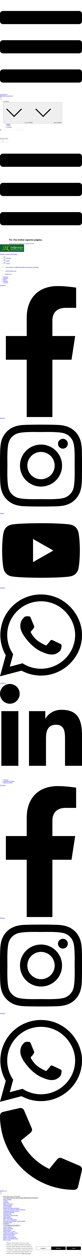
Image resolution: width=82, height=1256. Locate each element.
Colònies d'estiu (7, 1230)
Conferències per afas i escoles (11, 1211)
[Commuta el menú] (1, 1193)
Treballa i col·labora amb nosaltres (8, 254)
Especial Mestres (7, 1206)
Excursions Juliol (7, 1222)
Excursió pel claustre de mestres (11, 1208)
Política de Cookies (26, 1253)
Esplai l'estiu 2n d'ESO (9, 1234)
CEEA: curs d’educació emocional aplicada (14, 1209)
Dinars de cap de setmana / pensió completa (14, 1221)
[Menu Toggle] (1, 98)
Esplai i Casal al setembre (9, 1237)
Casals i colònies (7, 1227)
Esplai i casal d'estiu (8, 1228)
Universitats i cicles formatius (10, 1215)
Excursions (6, 1202)
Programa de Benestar (8, 1212)
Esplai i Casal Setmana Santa (10, 1238)
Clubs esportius (7, 1216)
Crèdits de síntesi (7, 1205)
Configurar (43, 1248)
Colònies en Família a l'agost (10, 1233)
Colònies (5, 1201)
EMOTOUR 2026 (8, 1218)
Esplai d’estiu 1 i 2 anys (9, 1231)
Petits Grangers (7, 1240)
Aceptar (74, 1248)
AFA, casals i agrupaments (10, 1219)
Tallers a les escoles (8, 1204)
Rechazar (58, 1248)
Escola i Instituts (7, 1199)
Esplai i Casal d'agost (8, 1235)
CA (3, 141)
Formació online (7, 1214)
